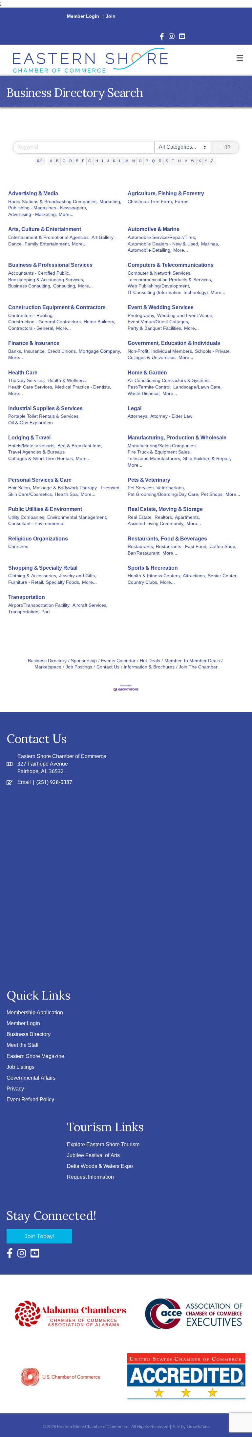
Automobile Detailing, (149, 250)
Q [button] (153, 161)
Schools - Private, (213, 352)
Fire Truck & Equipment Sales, (159, 452)
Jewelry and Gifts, (77, 576)
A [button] (51, 161)
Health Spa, (67, 495)
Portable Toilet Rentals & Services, (43, 416)
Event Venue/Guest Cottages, (158, 322)
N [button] (133, 161)
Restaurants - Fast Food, (181, 547)
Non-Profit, (138, 352)
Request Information (90, 1177)
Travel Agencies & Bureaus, (37, 452)
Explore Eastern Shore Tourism (103, 1144)
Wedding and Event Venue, (185, 316)
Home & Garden (147, 373)
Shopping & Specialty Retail (42, 568)
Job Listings (20, 1067)
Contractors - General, (31, 329)
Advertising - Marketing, (32, 215)
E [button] (77, 161)
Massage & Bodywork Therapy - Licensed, (76, 488)
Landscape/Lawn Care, (197, 387)
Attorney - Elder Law (171, 416)
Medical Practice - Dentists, (83, 387)
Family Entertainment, (47, 244)
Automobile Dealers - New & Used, (163, 244)
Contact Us (107, 667)
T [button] (173, 161)
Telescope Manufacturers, (154, 459)
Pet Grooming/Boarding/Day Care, (163, 495)
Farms (181, 202)
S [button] (167, 161)
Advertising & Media (33, 194)
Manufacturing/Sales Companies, (162, 446)
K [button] (114, 161)
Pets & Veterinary (149, 480)
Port (45, 612)
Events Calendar (118, 661)
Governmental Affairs (31, 1078)
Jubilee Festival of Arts (93, 1155)
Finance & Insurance (33, 343)
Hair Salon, (19, 488)
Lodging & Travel (29, 438)
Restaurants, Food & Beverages (167, 539)
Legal (134, 408)
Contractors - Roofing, (30, 316)
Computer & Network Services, (159, 273)
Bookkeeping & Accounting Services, (46, 280)
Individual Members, (172, 352)
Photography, (141, 316)
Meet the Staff (22, 1045)
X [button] (200, 161)
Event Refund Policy (30, 1099)
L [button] (120, 161)
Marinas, (210, 244)
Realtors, (164, 518)
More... (66, 215)
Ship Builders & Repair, (207, 459)
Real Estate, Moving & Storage (165, 509)
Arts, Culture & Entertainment (44, 229)
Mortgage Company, (100, 352)
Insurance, (35, 352)
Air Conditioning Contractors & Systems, (169, 381)
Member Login (83, 16)
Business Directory (47, 661)
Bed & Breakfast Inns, (79, 446)
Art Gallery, (103, 238)
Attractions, (194, 576)
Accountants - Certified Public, (39, 273)
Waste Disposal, (144, 394)
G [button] (89, 161)
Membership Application (35, 1012)
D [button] (70, 161)
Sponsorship (84, 661)
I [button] (102, 161)
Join (111, 16)
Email (24, 782)
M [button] (126, 161)
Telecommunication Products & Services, (170, 280)
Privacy (15, 1089)
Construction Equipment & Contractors (57, 307)
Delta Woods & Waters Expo (100, 1166)
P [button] (147, 161)
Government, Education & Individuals (174, 343)
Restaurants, (141, 547)
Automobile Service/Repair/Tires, (162, 238)
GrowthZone (198, 1427)
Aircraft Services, (90, 605)
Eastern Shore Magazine (35, 1056)
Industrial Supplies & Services (45, 408)
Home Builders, (99, 322)
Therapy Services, (27, 381)
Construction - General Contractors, (45, 322)
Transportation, (23, 612)
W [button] (192, 161)
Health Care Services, (30, 387)
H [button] (96, 161)
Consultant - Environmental (36, 524)
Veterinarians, (171, 488)
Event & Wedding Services (161, 307)
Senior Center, (223, 576)
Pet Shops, (212, 495)
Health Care (22, 373)
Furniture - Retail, (26, 583)
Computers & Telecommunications (171, 265)
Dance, (15, 244)
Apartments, (187, 518)
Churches (18, 547)
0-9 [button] (39, 161)
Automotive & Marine (153, 229)
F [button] (83, 161)
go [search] (227, 146)
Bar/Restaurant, (144, 553)
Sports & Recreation (153, 568)
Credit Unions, (62, 352)
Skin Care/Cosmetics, (30, 495)
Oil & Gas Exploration (30, 423)
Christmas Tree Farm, (150, 202)
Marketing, (110, 202)
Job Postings (79, 667)
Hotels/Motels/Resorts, (31, 446)
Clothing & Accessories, (32, 576)
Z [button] (212, 161)
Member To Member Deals (192, 661)
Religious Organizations (38, 539)
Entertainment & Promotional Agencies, (49, 238)
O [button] (140, 161)
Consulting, (64, 286)
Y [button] (206, 161)
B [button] (57, 161)
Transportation (26, 597)
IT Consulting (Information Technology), (168, 293)
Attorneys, (138, 416)
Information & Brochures (149, 667)
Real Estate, (140, 518)
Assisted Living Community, (156, 524)
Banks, (15, 352)
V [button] (186, 161)
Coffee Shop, (222, 547)
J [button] (108, 161)
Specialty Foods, (63, 583)
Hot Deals (150, 661)
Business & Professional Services (50, 265)
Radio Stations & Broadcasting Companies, (52, 202)
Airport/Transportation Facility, (39, 605)
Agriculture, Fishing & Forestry (166, 194)
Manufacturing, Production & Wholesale (177, 438)
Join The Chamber (198, 667)
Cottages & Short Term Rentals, (41, 459)
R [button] (160, 161)
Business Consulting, (29, 286)
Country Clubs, (143, 583)
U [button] (179, 161)
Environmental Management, (77, 518)
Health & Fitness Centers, (154, 576)
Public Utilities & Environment (45, 509)
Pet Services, (141, 488)
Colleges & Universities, (152, 358)
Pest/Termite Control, (149, 387)
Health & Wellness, (67, 381)
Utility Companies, (26, 518)
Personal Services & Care (40, 480)
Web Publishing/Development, (159, 286)
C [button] (64, 161)
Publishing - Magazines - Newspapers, (47, 208)
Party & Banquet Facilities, (155, 329)
